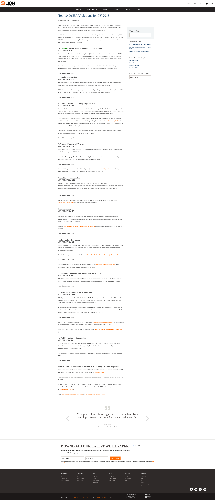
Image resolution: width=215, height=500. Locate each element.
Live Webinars (80, 476)
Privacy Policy (70, 462)
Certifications (63, 475)
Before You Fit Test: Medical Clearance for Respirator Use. (103, 255)
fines (74, 394)
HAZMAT (143, 475)
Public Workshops (80, 478)
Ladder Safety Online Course (66, 202)
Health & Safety (133, 68)
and (63, 394)
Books (116, 9)
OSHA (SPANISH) (145, 484)
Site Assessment (128, 478)
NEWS (110, 473)
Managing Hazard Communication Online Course (108, 329)
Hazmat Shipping (134, 65)
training (103, 394)
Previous (67, 418)
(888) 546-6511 (198, 3)
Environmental (133, 60)
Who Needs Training (97, 475)
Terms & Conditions (76, 497)
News (138, 9)
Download (115, 458)
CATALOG (143, 473)
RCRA (142, 478)
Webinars (94, 478)
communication (68, 394)
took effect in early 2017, (111, 121)
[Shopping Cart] (206, 4)
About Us (127, 9)
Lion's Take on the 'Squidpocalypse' (139, 51)
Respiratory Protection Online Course (106, 264)
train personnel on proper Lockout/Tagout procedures (79, 226)
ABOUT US (64, 473)
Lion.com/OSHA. (99, 372)
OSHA (142, 482)
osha (93, 394)
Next (147, 418)
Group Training (92, 9)
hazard (81, 394)
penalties (97, 394)
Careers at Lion (64, 478)
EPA (142, 480)
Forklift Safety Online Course (106, 169)
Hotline (126, 475)
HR (141, 485)
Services (106, 9)
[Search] (212, 3)
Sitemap (112, 497)
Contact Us (63, 476)
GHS (77, 394)
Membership (95, 482)
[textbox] (140, 77)
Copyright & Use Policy (99, 497)
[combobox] (140, 77)
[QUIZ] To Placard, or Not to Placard (140, 44)
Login (189, 3)
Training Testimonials (65, 480)
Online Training (80, 475)
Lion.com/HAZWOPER (66, 389)
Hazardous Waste (134, 63)
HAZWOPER (88, 394)
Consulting (127, 476)
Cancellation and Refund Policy (87, 497)
